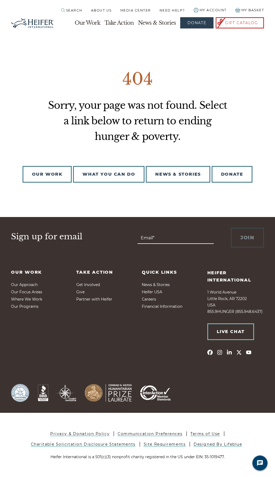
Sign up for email (46, 236)
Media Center (135, 10)
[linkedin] (229, 352)
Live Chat (231, 331)
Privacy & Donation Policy (80, 433)
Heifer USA (152, 292)
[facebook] (210, 352)
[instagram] (219, 352)
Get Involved (88, 284)
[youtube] (248, 352)
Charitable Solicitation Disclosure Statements (83, 444)
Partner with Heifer (94, 299)
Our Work (87, 23)
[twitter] (239, 352)
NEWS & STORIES (178, 174)
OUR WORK (47, 174)
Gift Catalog (241, 22)
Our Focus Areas (26, 292)
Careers (149, 299)
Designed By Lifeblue (218, 444)
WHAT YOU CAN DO (108, 174)
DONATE (232, 174)
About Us (101, 10)
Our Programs (24, 306)
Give (80, 292)
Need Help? (172, 10)
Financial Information (162, 306)
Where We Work (26, 299)
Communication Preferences (150, 433)
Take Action (119, 23)
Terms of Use (205, 433)
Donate (196, 22)
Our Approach (24, 284)
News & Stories (157, 23)
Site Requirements (165, 444)
